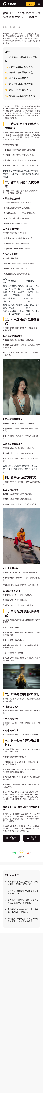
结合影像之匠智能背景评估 (20, 95)
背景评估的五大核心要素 (19, 66)
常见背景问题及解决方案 (19, 84)
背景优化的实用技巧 (16, 78)
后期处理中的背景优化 (18, 89)
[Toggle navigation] (37, 4)
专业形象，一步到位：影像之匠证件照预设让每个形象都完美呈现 (23, 920)
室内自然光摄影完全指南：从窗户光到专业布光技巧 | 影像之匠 (23, 901)
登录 (30, 4)
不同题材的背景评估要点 (19, 72)
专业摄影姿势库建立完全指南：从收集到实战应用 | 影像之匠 (23, 910)
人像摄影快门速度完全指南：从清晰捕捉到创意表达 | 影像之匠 (23, 883)
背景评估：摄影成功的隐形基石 (21, 59)
